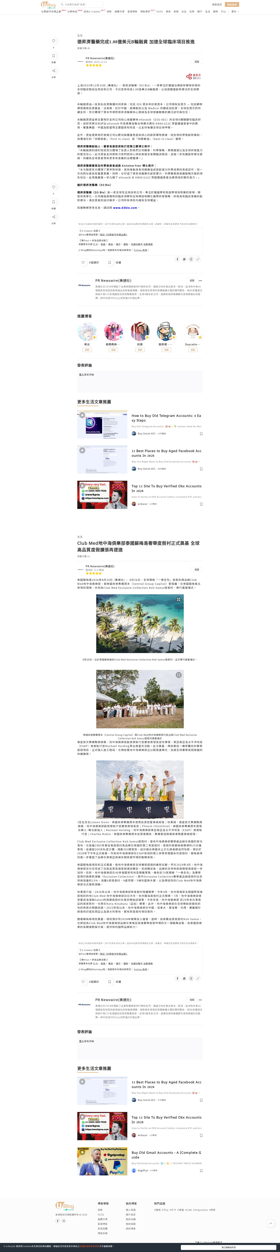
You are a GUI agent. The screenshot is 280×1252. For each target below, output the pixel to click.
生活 (207, 11)
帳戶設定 (131, 1214)
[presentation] (77, 332)
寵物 (215, 11)
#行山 (165, 1210)
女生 (184, 11)
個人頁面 (131, 1210)
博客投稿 (103, 1233)
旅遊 (176, 11)
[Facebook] (53, 224)
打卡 (95, 244)
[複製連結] (53, 249)
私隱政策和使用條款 (89, 1246)
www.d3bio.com (125, 207)
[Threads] (53, 241)
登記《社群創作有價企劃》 (114, 234)
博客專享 (145, 11)
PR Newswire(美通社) (100, 58)
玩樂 (191, 11)
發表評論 (86, 374)
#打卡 (173, 1210)
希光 (87, 344)
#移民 (212, 1210)
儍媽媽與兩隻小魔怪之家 (113, 344)
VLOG (159, 11)
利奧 (140, 344)
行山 (223, 11)
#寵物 (157, 1210)
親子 (199, 11)
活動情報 (148, 244)
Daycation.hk (193, 344)
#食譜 (180, 1210)
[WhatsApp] (53, 232)
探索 (109, 11)
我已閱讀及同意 (229, 1247)
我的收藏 (131, 1219)
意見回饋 (103, 1228)
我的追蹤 (131, 1224)
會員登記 (217, 4)
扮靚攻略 (135, 244)
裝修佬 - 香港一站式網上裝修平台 (166, 344)
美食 (168, 11)
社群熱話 (72, 11)
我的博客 (131, 1228)
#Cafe (188, 1210)
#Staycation (200, 1210)
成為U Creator (92, 11)
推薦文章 (120, 11)
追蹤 (197, 61)
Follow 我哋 (140, 250)
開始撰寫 (232, 4)
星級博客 (132, 11)
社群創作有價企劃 (51, 11)
